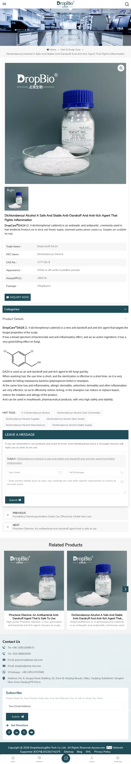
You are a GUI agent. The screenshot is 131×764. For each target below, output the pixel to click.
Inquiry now (19, 297)
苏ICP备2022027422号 (47, 751)
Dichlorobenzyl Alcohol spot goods (66, 419)
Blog (79, 751)
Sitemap (69, 751)
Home (52, 49)
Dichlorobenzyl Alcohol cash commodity (78, 412)
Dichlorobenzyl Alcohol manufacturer (25, 425)
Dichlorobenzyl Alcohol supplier (23, 419)
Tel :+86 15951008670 (21, 647)
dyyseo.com (98, 747)
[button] (125, 589)
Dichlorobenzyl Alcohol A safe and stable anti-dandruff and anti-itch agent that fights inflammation (96, 616)
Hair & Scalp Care (71, 49)
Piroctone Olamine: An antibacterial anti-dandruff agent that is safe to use (34, 616)
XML (88, 751)
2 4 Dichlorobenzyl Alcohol (35, 412)
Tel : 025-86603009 (19, 653)
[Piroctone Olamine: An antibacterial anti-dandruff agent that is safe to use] (34, 581)
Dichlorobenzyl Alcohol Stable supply (72, 425)
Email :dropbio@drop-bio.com (24, 666)
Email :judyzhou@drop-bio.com (25, 660)
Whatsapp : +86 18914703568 (26, 672)
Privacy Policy (102, 751)
